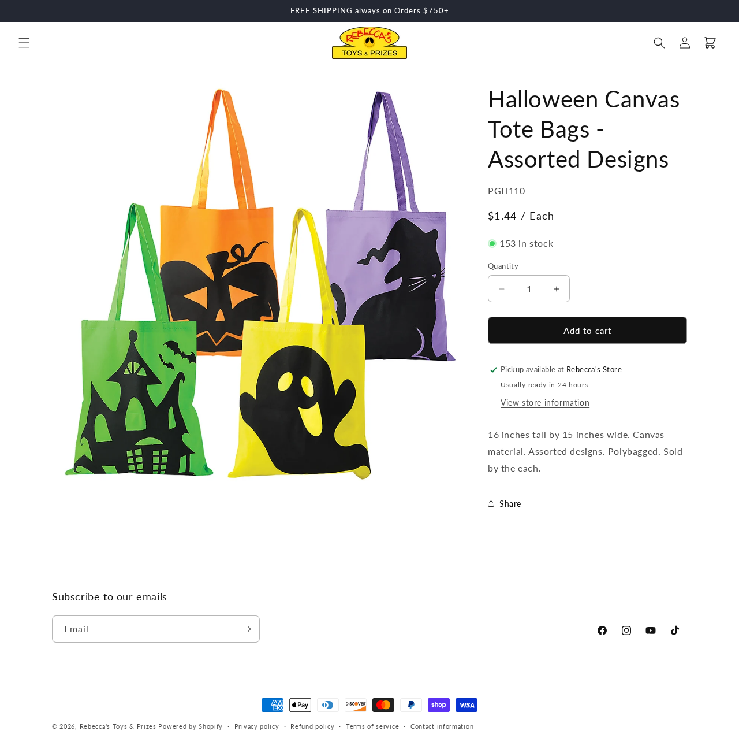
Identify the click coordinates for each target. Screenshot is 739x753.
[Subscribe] (246, 629)
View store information (545, 402)
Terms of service (372, 726)
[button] (24, 42)
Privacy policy (256, 726)
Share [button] (510, 504)
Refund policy (312, 726)
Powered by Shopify (190, 726)
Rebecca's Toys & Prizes (118, 726)
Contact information (441, 726)
